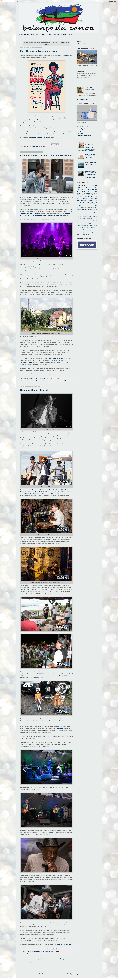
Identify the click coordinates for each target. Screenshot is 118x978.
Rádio (81, 232)
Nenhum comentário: (44, 144)
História (79, 193)
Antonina (29, 146)
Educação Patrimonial (87, 221)
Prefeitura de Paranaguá (84, 135)
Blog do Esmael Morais (84, 131)
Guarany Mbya (82, 225)
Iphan (84, 227)
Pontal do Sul (80, 205)
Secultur (82, 196)
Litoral (95, 200)
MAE (87, 227)
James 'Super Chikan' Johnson (37, 120)
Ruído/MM (23, 213)
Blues (47, 380)
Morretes (86, 211)
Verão (78, 234)
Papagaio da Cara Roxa (91, 230)
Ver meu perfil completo (83, 99)
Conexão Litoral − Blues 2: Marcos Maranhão (46, 155)
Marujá (86, 229)
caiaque (89, 214)
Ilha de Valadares (92, 204)
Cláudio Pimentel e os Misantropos (52, 215)
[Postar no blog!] (53, 144)
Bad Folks (30, 213)
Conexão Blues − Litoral (34, 390)
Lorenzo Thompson (53, 120)
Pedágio (95, 213)
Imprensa (81, 227)
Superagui (94, 232)
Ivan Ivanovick (89, 87)
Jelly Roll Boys (64, 55)
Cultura (44, 951)
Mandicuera (86, 193)
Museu (89, 229)
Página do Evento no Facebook (38, 137)
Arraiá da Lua (79, 216)
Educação (79, 221)
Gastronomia (81, 191)
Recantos (53, 951)
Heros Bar (88, 225)
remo (89, 234)
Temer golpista (83, 214)
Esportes (95, 221)
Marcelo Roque (81, 229)
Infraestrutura (81, 189)
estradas (83, 200)
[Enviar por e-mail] (52, 144)
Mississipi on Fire (42, 674)
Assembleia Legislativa (88, 216)
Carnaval (95, 196)
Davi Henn (43, 490)
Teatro (88, 205)
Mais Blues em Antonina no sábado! (40, 51)
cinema (86, 234)
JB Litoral (80, 133)
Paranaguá (62, 380)
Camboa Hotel (52, 380)
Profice (78, 232)
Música (47, 146)
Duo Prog (86, 220)
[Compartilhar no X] (55, 144)
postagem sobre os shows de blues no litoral (39, 197)
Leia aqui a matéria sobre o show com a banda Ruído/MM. (37, 219)
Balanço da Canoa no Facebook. (62, 944)
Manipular (91, 227)
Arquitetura (90, 200)
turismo (67, 380)
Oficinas (78, 213)
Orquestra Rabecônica (86, 213)
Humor (91, 225)
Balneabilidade (88, 196)
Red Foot (62, 490)
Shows (50, 146)
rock (93, 214)
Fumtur (81, 211)
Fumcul (85, 198)
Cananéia (91, 218)
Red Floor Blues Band (53, 490)
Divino (82, 220)
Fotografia (79, 198)
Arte (44, 146)
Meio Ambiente (81, 195)
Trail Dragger (60, 728)
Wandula (65, 213)
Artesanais (87, 209)
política (89, 195)
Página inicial (40, 959)
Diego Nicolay (34, 493)
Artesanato (84, 204)
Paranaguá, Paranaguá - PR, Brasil (31, 953)
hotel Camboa (62, 118)
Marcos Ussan (35, 490)
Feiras (84, 223)
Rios (95, 191)
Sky (91, 232)
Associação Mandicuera (84, 129)
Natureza (94, 211)
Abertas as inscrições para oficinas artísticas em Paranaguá (90, 156)
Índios (95, 214)
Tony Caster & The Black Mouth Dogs (35, 491)
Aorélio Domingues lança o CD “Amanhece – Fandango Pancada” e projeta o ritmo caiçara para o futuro (90, 174)
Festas (78, 196)
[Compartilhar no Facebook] (56, 144)
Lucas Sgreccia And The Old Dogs (55, 491)
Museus (90, 211)
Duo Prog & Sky (93, 220)
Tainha (83, 209)
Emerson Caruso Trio (45, 265)
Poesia (78, 214)
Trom (43, 730)
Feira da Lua (80, 223)
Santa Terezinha (86, 232)
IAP (89, 198)
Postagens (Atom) (29, 962)
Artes (95, 187)
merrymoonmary (62, 974)
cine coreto (82, 234)
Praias (88, 187)
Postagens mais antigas (66, 959)
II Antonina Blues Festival (42, 444)
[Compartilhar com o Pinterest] (58, 144)
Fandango (89, 189)
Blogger (77, 974)
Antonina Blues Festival (37, 146)
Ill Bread (35, 213)
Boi (81, 218)
